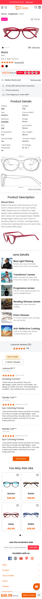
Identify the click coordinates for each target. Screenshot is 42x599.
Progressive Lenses (23, 288)
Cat (2, 59)
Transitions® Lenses (24, 274)
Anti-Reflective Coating (26, 328)
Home (3, 14)
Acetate (4, 121)
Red (8, 59)
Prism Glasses (21, 315)
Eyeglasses (13, 14)
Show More (21, 458)
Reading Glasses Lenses (26, 301)
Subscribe (33, 547)
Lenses (29, 595)
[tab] (21, 565)
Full (2, 128)
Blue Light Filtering (23, 261)
